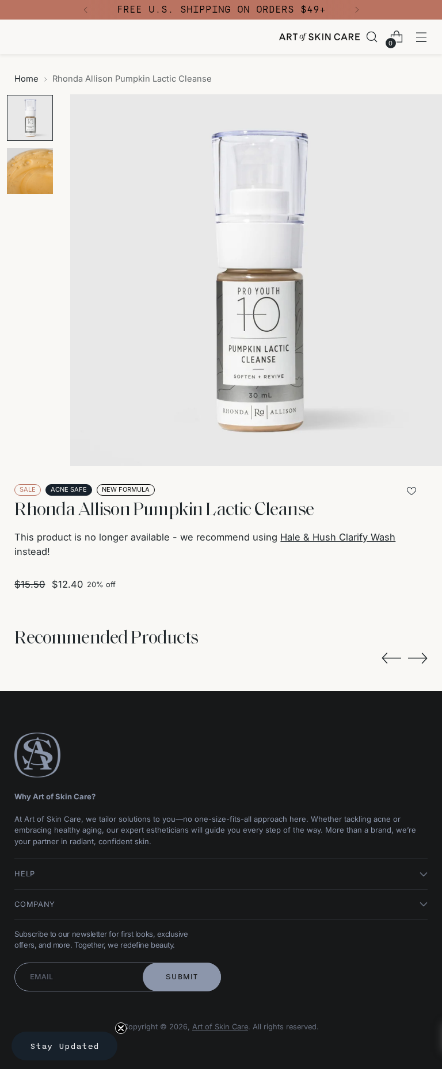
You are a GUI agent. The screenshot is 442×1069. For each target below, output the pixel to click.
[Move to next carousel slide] (418, 658)
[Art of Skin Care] (319, 37)
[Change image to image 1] (30, 118)
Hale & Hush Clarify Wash (337, 537)
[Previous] (85, 10)
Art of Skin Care (220, 1026)
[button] (64, 1046)
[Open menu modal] (421, 37)
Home (26, 79)
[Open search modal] (372, 37)
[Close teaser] (121, 1028)
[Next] (356, 10)
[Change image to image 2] (30, 171)
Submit (182, 976)
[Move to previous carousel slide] (391, 658)
